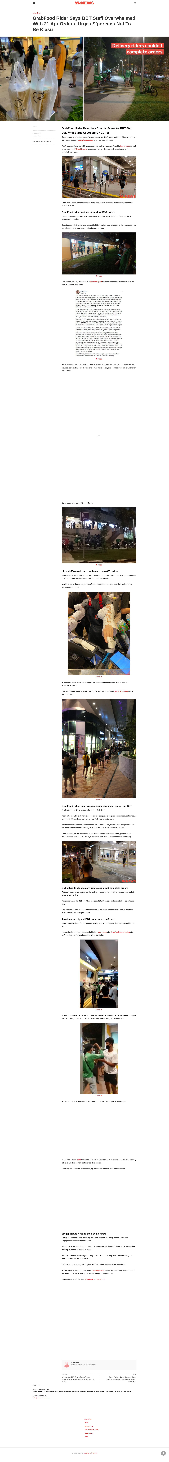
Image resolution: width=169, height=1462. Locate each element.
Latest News (45, 8)
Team (86, 1436)
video (79, 1160)
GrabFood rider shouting (120, 932)
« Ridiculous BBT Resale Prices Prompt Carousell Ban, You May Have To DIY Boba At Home (78, 1379)
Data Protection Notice (91, 1429)
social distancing (121, 691)
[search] (135, 3)
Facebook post (96, 282)
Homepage (36, 8)
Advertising (87, 1419)
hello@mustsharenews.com (41, 1398)
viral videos (102, 932)
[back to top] (163, 1453)
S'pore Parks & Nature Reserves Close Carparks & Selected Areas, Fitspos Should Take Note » (121, 1379)
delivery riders (98, 1270)
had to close (125, 146)
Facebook (89, 1279)
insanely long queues (84, 140)
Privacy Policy (88, 1433)
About (86, 1422)
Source (99, 276)
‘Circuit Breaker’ (81, 149)
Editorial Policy (88, 1426)
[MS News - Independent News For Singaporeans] (84, 2)
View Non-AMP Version (90, 1453)
